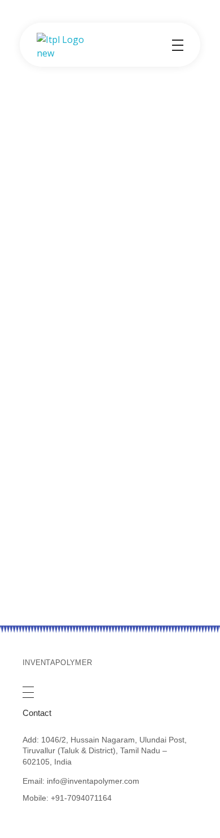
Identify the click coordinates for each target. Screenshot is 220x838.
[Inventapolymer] (65, 46)
